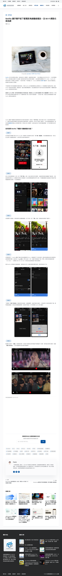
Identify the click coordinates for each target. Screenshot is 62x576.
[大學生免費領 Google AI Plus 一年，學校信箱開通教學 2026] (21, 556)
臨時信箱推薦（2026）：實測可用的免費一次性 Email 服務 (37, 502)
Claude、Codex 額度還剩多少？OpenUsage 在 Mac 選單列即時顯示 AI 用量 (31, 549)
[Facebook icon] (14, 472)
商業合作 (18, 1)
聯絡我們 (14, 1)
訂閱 (43, 441)
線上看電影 (21, 454)
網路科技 (42, 5)
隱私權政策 (24, 1)
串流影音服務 (40, 448)
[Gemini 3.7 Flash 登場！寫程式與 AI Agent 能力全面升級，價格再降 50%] (11, 496)
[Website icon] (16, 472)
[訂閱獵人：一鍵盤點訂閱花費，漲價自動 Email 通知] (37, 512)
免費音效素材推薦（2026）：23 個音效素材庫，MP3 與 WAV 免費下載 (52, 556)
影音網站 (39, 451)
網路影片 (15, 454)
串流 (34, 448)
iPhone (23, 448)
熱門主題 (36, 5)
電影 (47, 454)
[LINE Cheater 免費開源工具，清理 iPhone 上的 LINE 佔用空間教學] (11, 512)
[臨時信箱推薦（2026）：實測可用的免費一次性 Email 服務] (37, 496)
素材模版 (53, 5)
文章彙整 (9, 1)
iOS (13, 448)
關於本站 (4, 1)
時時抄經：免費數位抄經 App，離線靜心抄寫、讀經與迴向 (50, 518)
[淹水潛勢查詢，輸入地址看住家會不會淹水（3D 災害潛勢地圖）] (21, 541)
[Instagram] (56, 1)
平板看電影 (8, 451)
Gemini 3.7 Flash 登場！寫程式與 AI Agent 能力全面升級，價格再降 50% (11, 502)
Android (8, 448)
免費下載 (43, 80)
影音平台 (33, 451)
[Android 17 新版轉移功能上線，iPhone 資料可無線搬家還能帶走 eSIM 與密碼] (50, 496)
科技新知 (8, 454)
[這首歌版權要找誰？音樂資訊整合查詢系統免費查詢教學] (42, 549)
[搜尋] (58, 5)
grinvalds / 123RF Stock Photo (33, 73)
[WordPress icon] (19, 472)
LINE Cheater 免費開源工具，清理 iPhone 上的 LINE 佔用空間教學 (11, 518)
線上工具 (24, 5)
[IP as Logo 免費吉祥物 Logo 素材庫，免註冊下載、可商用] (42, 541)
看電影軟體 (52, 451)
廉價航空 (10, 123)
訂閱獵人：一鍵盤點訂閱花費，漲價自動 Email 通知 (37, 518)
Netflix (7, 77)
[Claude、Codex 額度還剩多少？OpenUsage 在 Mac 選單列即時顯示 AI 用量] (21, 549)
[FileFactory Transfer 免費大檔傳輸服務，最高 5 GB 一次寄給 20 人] (42, 562)
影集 (21, 451)
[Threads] (58, 1)
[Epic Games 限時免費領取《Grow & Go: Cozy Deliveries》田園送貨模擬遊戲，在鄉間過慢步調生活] (21, 562)
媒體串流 (47, 448)
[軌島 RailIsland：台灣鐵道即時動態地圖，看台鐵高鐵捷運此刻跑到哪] (24, 496)
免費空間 (30, 5)
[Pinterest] (54, 1)
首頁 (6, 15)
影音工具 (27, 451)
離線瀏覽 (41, 454)
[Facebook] (51, 1)
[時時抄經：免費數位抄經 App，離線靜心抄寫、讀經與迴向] (50, 512)
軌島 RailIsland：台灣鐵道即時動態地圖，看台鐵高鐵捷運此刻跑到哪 (24, 502)
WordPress (55, 573)
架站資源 (47, 5)
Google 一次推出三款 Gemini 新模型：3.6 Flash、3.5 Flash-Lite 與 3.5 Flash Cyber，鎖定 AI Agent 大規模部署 (24, 519)
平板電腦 (16, 451)
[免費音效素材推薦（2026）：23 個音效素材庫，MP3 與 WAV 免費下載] (42, 556)
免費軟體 (19, 5)
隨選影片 (28, 454)
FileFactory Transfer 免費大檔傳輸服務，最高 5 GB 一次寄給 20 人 (52, 562)
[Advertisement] (31, 35)
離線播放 (35, 454)
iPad (18, 448)
